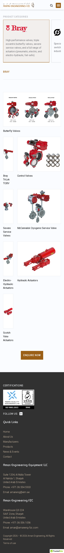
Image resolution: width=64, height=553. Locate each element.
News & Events (11, 451)
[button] (58, 5)
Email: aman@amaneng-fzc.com (20, 527)
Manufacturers (10, 441)
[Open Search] (51, 5)
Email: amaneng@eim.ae (16, 492)
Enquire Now (32, 355)
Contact (7, 456)
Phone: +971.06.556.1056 (17, 522)
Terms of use (9, 543)
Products (8, 446)
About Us (8, 436)
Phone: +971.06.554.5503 (17, 487)
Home (6, 431)
